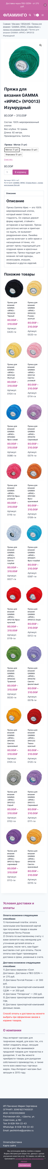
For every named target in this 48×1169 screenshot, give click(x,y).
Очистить (8, 159)
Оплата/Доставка (12, 1142)
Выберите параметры (13, 334)
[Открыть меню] (42, 15)
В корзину (20, 172)
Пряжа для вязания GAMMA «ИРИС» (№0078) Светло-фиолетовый (33, 676)
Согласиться (24, 1165)
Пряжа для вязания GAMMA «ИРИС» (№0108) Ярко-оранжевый (33, 493)
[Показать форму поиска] (30, 15)
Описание (11, 193)
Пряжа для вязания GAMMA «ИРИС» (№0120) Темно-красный (32, 738)
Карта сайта (9, 1145)
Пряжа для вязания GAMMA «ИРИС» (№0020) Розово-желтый (32, 310)
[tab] (24, 193)
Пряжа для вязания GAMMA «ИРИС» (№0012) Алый (34, 614)
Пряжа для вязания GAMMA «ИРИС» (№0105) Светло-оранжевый (12, 738)
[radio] (12, 150)
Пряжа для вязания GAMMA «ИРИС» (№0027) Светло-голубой (12, 555)
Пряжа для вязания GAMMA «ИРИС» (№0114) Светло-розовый (32, 372)
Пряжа (8, 144)
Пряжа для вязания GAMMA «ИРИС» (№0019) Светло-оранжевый (33, 859)
